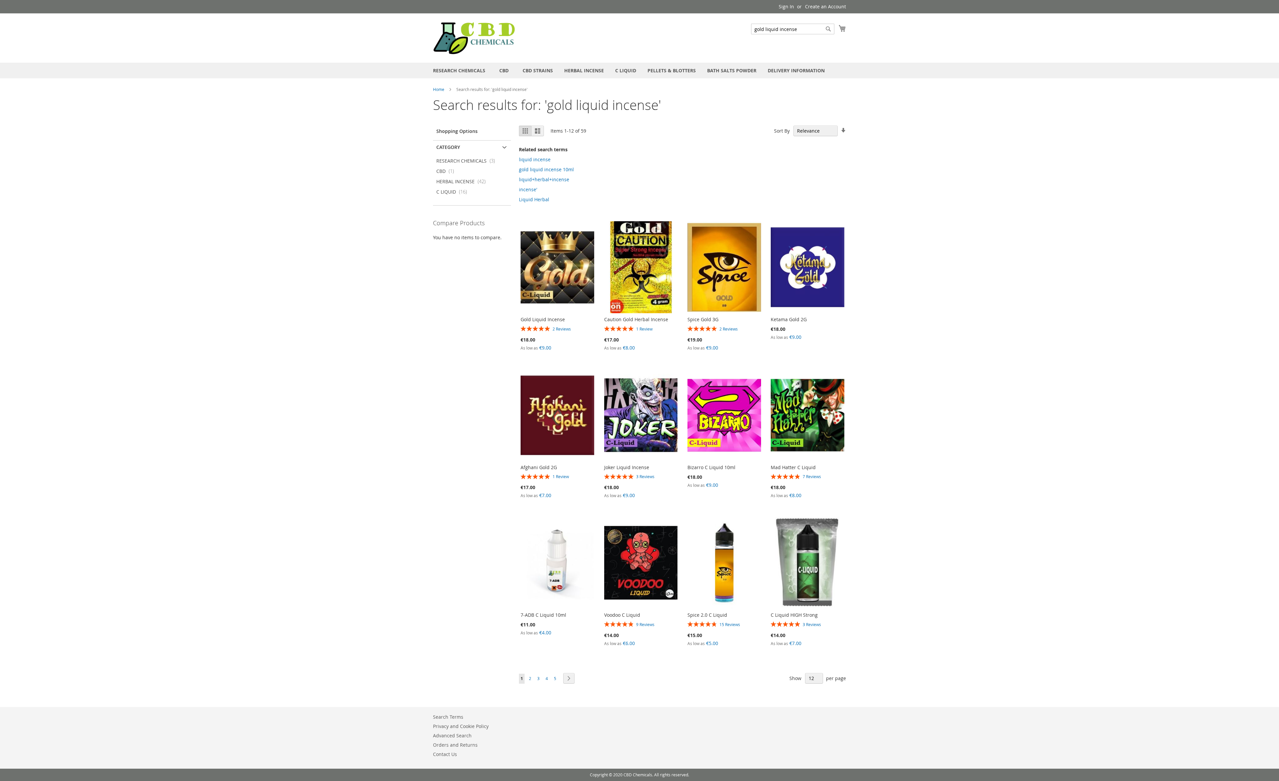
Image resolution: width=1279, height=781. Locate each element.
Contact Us (445, 754)
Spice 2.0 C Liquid (707, 615)
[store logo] (474, 37)
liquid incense (535, 159)
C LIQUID (453, 192)
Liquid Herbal (534, 199)
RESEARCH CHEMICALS (467, 161)
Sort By (782, 131)
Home (439, 89)
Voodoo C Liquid (622, 615)
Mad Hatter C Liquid (793, 467)
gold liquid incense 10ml (546, 169)
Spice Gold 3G (702, 319)
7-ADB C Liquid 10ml (543, 615)
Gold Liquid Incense (543, 319)
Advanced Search (452, 735)
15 (729, 624)
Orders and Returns (455, 745)
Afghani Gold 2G (539, 467)
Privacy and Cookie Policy (461, 726)
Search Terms (448, 717)
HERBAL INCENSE (463, 181)
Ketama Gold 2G (789, 319)
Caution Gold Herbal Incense (636, 319)
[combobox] (792, 29)
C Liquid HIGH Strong (794, 615)
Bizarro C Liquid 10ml (711, 467)
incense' (528, 189)
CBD (447, 171)
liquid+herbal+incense (544, 179)
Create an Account (825, 6)
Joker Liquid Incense (626, 467)
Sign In (786, 6)
